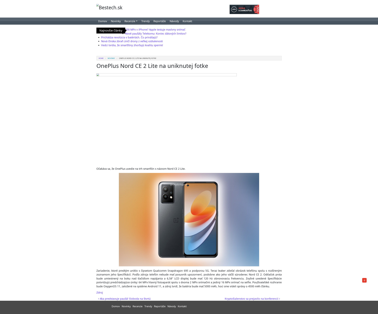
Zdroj (99, 292)
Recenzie (129, 21)
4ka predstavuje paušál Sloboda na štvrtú (125, 298)
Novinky (116, 21)
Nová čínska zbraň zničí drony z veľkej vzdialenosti (132, 41)
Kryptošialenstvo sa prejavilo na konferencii (252, 298)
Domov (102, 21)
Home (101, 58)
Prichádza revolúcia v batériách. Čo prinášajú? (129, 37)
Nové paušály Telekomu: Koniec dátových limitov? (155, 33)
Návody (174, 21)
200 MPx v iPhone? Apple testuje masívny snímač (155, 29)
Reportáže (159, 21)
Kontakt (187, 21)
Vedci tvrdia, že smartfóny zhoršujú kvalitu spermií (132, 45)
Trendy (145, 21)
